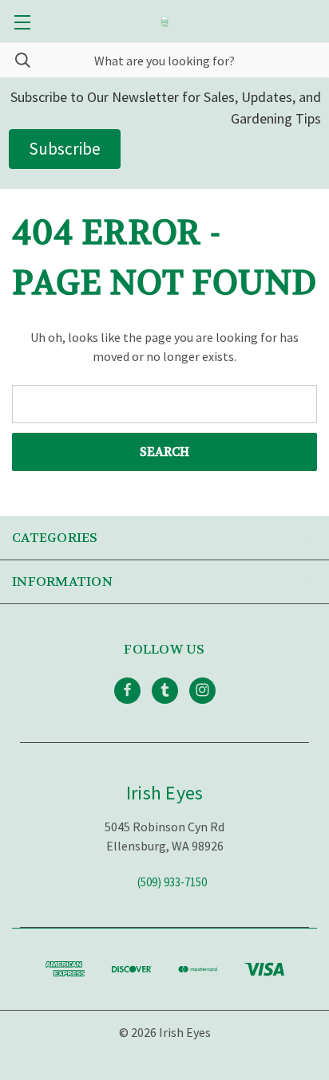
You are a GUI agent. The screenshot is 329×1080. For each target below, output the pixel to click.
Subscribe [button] (65, 148)
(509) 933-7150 (172, 881)
